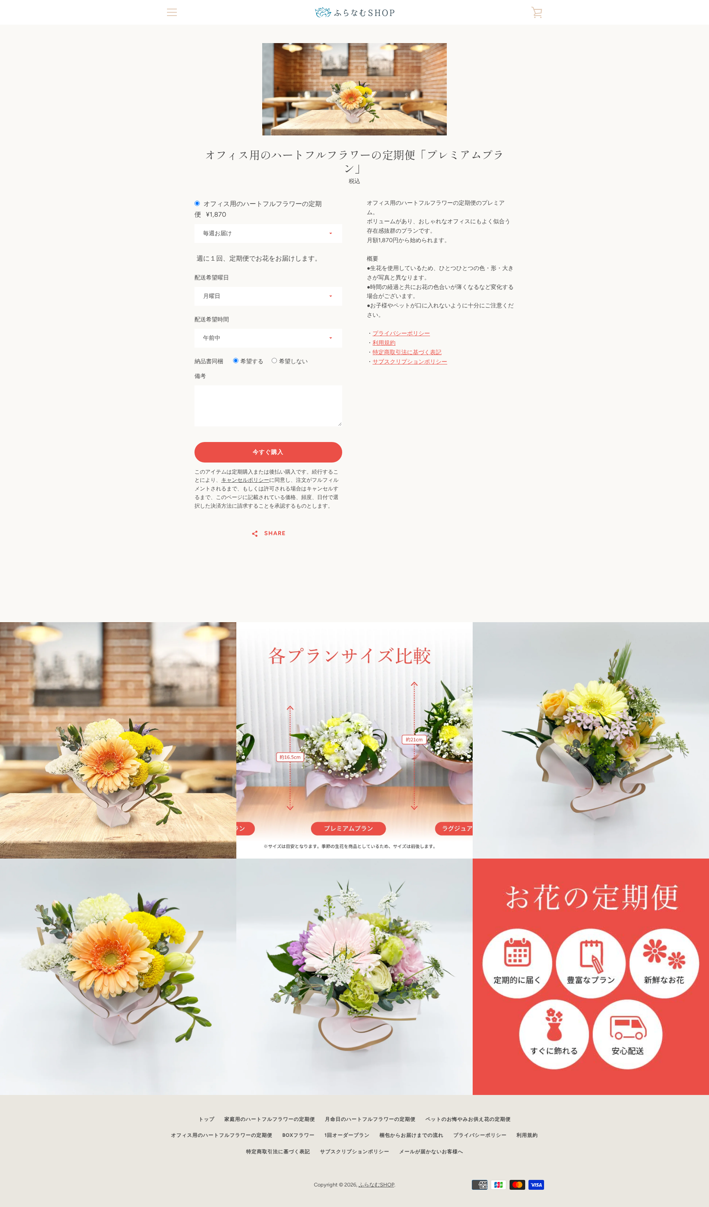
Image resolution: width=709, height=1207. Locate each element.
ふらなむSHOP (376, 1185)
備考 (200, 376)
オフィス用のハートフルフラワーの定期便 (221, 1135)
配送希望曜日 (211, 277)
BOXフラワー (298, 1135)
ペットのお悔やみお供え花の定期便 (468, 1119)
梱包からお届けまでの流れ (412, 1135)
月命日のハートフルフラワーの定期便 (370, 1119)
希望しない (293, 361)
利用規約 (384, 342)
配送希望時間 (211, 319)
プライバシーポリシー (401, 333)
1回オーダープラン (347, 1135)
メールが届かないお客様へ (431, 1151)
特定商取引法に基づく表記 (407, 352)
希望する (251, 361)
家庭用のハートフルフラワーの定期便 (269, 1119)
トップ (207, 1119)
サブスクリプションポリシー (410, 361)
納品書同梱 (208, 361)
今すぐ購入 (268, 452)
